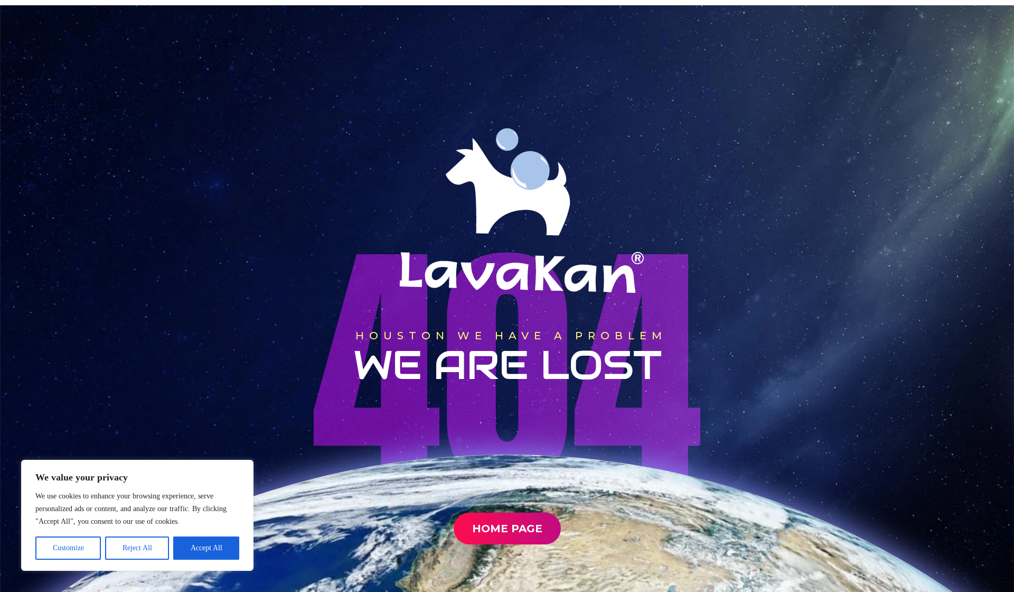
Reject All (137, 548)
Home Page (507, 528)
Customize (68, 548)
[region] (137, 515)
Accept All (206, 548)
